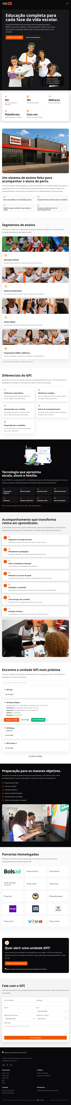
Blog (3, 1083)
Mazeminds (41, 1100)
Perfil (37, 1007)
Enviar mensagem (35, 1037)
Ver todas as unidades (35, 756)
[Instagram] (3, 1065)
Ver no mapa (9, 694)
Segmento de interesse (11, 1015)
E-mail (6, 1007)
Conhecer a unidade (11, 720)
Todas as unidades (42, 1073)
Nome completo (8, 1000)
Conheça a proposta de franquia (16, 963)
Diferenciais (5, 1075)
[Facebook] (7, 1065)
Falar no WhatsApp (38, 719)
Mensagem (7, 1023)
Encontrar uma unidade (14, 37)
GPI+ (3, 1080)
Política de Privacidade (54, 1100)
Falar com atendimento (33, 37)
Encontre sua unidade (43, 1075)
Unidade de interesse (42, 1015)
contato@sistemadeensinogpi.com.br (48, 1090)
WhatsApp (39, 1000)
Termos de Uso (65, 1100)
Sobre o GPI (5, 1073)
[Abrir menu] (67, 3)
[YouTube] (11, 1065)
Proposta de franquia (8, 1093)
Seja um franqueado (8, 1090)
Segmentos (5, 1078)
